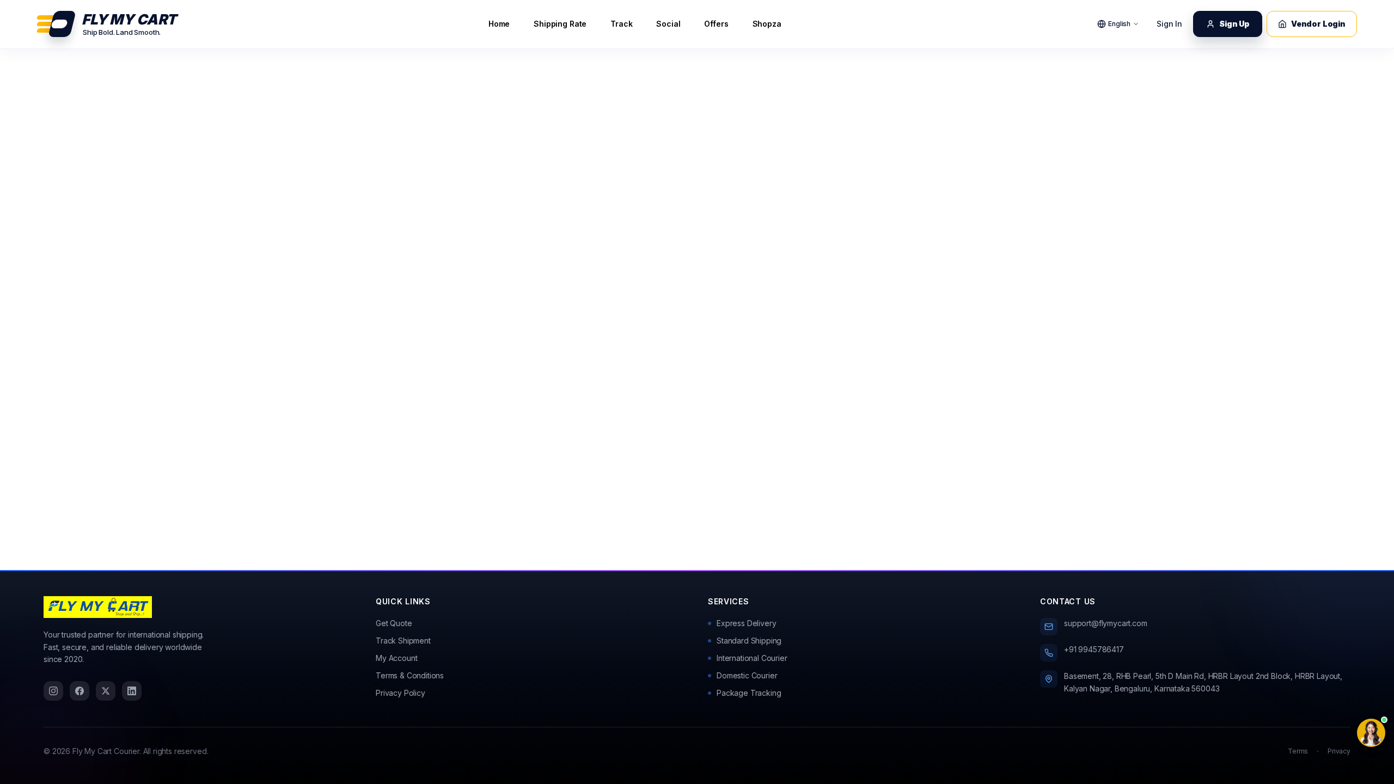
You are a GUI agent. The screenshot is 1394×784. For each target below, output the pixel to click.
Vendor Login (1318, 23)
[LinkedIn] (132, 691)
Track (621, 23)
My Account (396, 658)
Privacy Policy (400, 692)
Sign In (1169, 23)
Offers (716, 23)
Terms (1298, 751)
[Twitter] (105, 691)
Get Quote (394, 623)
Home (499, 23)
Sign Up (1234, 23)
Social (668, 23)
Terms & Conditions (410, 675)
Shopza (767, 23)
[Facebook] (79, 691)
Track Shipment (403, 640)
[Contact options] (1371, 733)
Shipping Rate (560, 23)
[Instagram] (53, 691)
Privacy (1339, 751)
